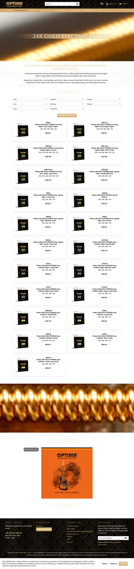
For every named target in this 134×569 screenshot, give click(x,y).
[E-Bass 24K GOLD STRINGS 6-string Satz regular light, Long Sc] (23, 154)
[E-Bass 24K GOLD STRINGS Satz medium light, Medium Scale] (79, 271)
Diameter (53, 99)
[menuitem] (62, 4)
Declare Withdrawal (44, 529)
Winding (53, 104)
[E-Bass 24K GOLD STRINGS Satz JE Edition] (79, 201)
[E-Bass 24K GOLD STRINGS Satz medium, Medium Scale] (23, 342)
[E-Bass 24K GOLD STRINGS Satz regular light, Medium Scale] (23, 224)
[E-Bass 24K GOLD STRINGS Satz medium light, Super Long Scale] (79, 295)
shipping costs (30, 552)
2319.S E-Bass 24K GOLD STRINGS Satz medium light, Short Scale (48, 289)
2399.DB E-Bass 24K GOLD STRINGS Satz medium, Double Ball (48, 312)
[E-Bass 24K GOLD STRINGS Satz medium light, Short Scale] (23, 295)
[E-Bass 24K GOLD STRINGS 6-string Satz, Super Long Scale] (23, 177)
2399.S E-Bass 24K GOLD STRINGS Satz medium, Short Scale (105, 336)
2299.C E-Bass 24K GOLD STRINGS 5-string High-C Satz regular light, (48, 124)
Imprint (70, 542)
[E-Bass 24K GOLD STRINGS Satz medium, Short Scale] (79, 342)
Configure (123, 563)
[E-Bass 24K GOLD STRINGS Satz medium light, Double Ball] (79, 248)
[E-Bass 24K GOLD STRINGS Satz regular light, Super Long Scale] (23, 248)
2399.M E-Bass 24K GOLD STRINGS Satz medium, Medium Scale (48, 336)
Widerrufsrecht (72, 534)
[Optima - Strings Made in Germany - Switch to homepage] (14, 4)
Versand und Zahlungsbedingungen (80, 531)
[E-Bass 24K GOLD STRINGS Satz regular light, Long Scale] (23, 201)
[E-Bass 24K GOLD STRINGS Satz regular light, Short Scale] (79, 224)
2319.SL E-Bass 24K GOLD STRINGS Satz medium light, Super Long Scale (104, 289)
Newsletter (71, 529)
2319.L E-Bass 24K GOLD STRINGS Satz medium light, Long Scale (48, 265)
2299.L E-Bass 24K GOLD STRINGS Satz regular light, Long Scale (48, 195)
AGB (68, 539)
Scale (15, 109)
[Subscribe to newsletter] (126, 538)
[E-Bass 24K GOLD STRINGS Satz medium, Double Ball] (23, 318)
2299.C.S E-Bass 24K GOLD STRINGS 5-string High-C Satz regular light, (104, 124)
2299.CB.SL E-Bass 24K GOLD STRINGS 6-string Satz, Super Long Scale (48, 171)
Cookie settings (72, 526)
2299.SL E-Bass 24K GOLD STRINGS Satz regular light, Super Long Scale (48, 242)
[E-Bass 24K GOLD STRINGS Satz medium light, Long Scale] (23, 271)
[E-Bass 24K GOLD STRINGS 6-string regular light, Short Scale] (79, 154)
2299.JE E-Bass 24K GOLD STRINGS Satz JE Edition (104, 195)
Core (14, 104)
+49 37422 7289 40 (13, 533)
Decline (104, 563)
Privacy (69, 537)
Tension (89, 104)
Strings (89, 99)
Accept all (113, 563)
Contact (39, 526)
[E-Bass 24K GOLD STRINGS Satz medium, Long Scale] (79, 318)
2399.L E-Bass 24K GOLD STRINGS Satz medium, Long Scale (105, 312)
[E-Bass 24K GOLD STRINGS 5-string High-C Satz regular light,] (23, 130)
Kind (14, 99)
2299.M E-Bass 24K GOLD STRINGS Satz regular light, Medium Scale (48, 218)
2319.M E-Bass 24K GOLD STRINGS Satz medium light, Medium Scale (105, 265)
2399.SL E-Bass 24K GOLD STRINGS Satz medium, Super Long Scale (48, 359)
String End (53, 109)
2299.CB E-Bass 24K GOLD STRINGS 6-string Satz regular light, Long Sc (48, 148)
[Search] (77, 4)
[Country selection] (102, 4)
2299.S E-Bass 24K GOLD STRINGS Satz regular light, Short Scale (105, 218)
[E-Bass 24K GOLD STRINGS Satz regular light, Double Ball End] (79, 177)
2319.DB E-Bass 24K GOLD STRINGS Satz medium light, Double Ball (105, 242)
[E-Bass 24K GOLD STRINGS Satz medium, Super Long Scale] (23, 365)
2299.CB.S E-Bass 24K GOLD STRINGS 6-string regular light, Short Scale (104, 148)
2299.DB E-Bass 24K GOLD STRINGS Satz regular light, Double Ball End (105, 171)
